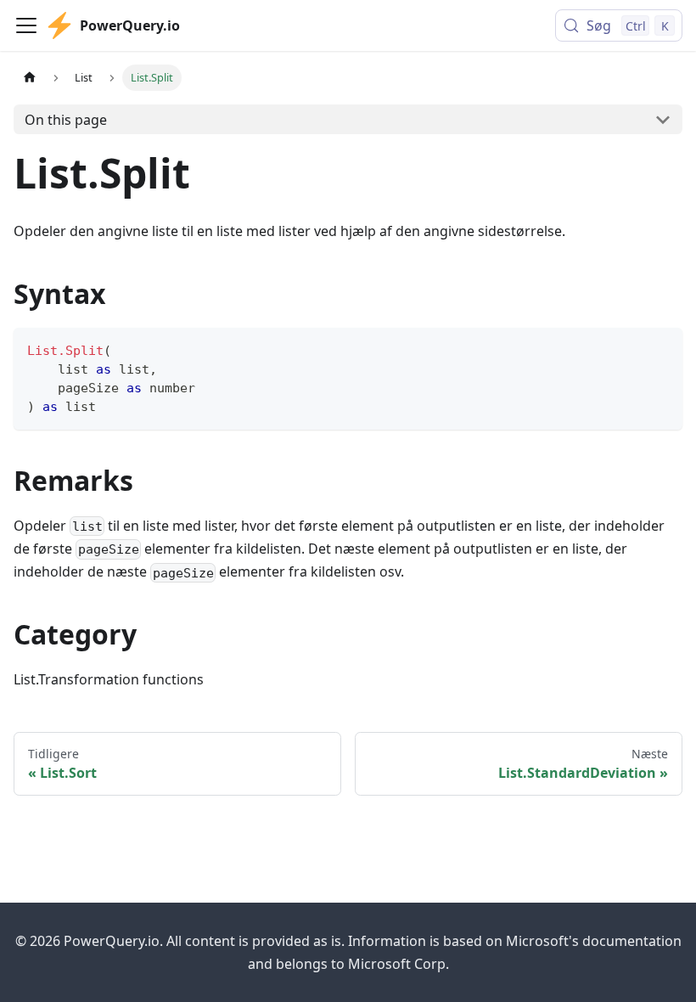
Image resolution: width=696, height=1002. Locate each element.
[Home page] (30, 78)
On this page (66, 119)
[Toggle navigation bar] (26, 25)
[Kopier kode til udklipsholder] (662, 349)
